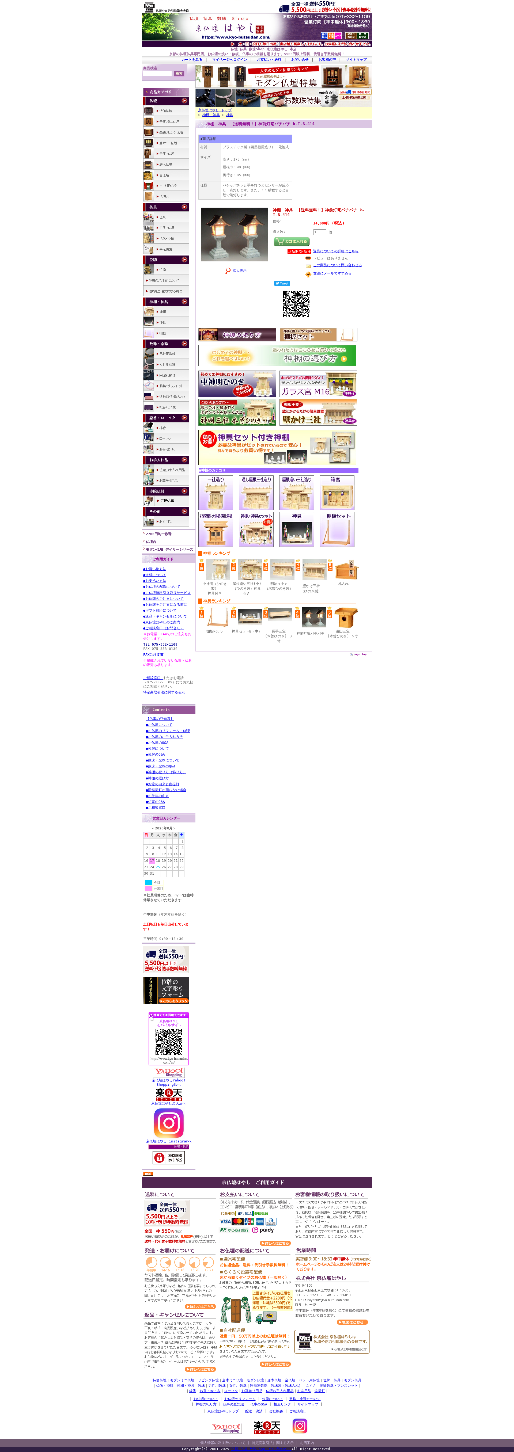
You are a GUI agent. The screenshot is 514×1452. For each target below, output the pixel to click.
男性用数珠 (217, 1386)
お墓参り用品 (251, 1391)
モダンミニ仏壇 (182, 1380)
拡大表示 (240, 271)
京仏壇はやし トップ (215, 110)
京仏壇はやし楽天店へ (168, 1103)
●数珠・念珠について (162, 760)
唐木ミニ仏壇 (232, 1380)
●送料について (154, 575)
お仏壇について (206, 1399)
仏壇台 (151, 542)
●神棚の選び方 (157, 778)
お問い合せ (300, 60)
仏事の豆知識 (233, 1404)
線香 (192, 1391)
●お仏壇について (159, 725)
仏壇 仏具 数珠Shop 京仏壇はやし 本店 (264, 49)
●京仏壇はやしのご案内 (161, 622)
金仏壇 (290, 1380)
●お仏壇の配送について (161, 587)
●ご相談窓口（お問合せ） (163, 628)
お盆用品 (304, 1391)
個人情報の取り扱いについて (222, 1443)
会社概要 (276, 1411)
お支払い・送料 (269, 60)
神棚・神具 (211, 115)
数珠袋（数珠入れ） (286, 1386)
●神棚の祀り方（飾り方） (166, 772)
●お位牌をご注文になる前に (165, 605)
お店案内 (307, 1443)
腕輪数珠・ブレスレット (339, 1386)
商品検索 (150, 68)
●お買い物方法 (154, 569)
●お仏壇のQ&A (157, 743)
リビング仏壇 (208, 1380)
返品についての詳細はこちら (335, 251)
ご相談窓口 (153, 678)
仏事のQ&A (258, 1404)
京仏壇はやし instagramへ (169, 1141)
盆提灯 (320, 1391)
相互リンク (282, 1404)
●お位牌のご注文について (163, 599)
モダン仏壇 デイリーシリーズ (169, 549)
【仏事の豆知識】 (160, 719)
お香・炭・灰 (210, 1391)
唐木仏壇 (274, 1380)
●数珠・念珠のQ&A (160, 766)
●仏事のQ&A (155, 802)
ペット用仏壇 (309, 1380)
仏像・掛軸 (164, 1386)
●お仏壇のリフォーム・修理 (168, 731)
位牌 (326, 1380)
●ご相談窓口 (155, 808)
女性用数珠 (238, 1386)
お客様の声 (327, 60)
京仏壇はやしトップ (223, 1411)
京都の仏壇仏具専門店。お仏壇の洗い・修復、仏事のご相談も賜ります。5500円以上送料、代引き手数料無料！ (257, 54)
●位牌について (157, 748)
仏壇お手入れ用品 (280, 1391)
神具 (229, 115)
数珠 (201, 1386)
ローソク (231, 1391)
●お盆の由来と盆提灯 (162, 784)
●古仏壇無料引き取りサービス (167, 593)
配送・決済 (254, 1411)
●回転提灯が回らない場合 (166, 790)
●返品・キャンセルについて (165, 616)
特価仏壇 (160, 1380)
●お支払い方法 (154, 581)
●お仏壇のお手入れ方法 (164, 737)
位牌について (272, 1399)
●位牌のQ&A (155, 754)
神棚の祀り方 (206, 1404)
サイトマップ (356, 60)
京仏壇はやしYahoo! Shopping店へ (169, 1082)
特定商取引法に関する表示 (164, 692)
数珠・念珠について (305, 1399)
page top (360, 654)
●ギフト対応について (160, 610)
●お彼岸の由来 (157, 796)
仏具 (337, 1380)
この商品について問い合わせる (337, 265)
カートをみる (192, 60)
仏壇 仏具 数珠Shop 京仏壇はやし (261, 1449)
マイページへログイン (229, 60)
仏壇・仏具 (181, 1146)
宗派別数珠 (258, 1386)
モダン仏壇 (255, 1380)
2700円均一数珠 (159, 534)
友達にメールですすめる (332, 273)
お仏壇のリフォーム (240, 1399)
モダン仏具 (352, 1380)
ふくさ (311, 1386)
